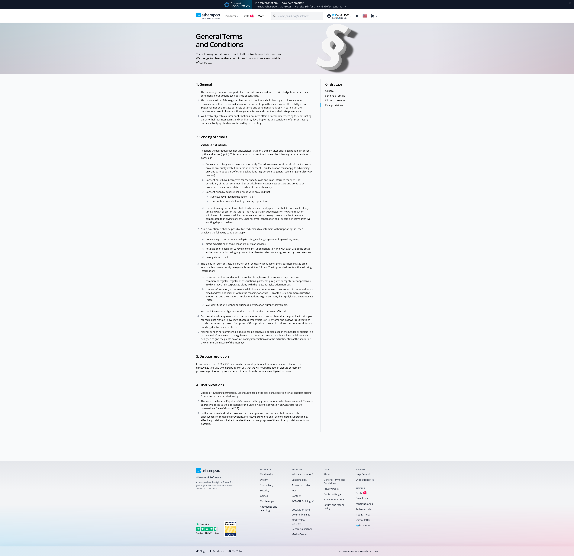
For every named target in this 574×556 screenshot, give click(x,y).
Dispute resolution (335, 100)
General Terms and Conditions (334, 481)
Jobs (294, 490)
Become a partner (302, 529)
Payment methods (334, 499)
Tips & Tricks (363, 514)
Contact (296, 496)
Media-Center (299, 534)
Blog (202, 551)
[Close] (570, 3)
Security (264, 490)
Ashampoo (363, 525)
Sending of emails (335, 95)
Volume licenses (301, 514)
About (327, 474)
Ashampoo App (364, 503)
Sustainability (299, 479)
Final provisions (334, 105)
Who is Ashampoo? (302, 474)
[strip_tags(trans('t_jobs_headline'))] (230, 529)
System (264, 479)
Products (230, 16)
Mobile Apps (267, 501)
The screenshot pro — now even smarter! (279, 3)
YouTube (237, 551)
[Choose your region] (364, 16)
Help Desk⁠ (361, 474)
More (261, 16)
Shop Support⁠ (363, 479)
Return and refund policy (334, 506)
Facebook (218, 551)
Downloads (362, 498)
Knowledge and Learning (268, 508)
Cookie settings (332, 494)
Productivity (267, 485)
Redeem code (363, 509)
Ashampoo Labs (301, 485)
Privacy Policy (331, 488)
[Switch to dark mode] (357, 16)
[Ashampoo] (208, 470)
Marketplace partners (299, 521)
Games (264, 496)
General (329, 91)
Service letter (363, 520)
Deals (248, 16)
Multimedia (266, 474)
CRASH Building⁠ (301, 501)
